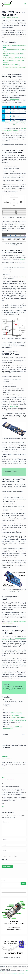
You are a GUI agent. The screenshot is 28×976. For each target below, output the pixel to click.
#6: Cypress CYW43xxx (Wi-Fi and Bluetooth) (14, 67)
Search (23, 883)
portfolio (22, 259)
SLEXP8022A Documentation (17, 717)
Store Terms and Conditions (5, 973)
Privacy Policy (14, 973)
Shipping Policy (21, 973)
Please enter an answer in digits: (9, 856)
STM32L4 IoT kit (14, 99)
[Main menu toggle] (25, 3)
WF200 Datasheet (14, 715)
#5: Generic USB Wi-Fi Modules (11, 64)
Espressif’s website (13, 406)
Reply (3, 768)
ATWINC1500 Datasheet (16, 712)
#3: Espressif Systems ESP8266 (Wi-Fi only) (14, 58)
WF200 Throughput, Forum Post (18, 720)
